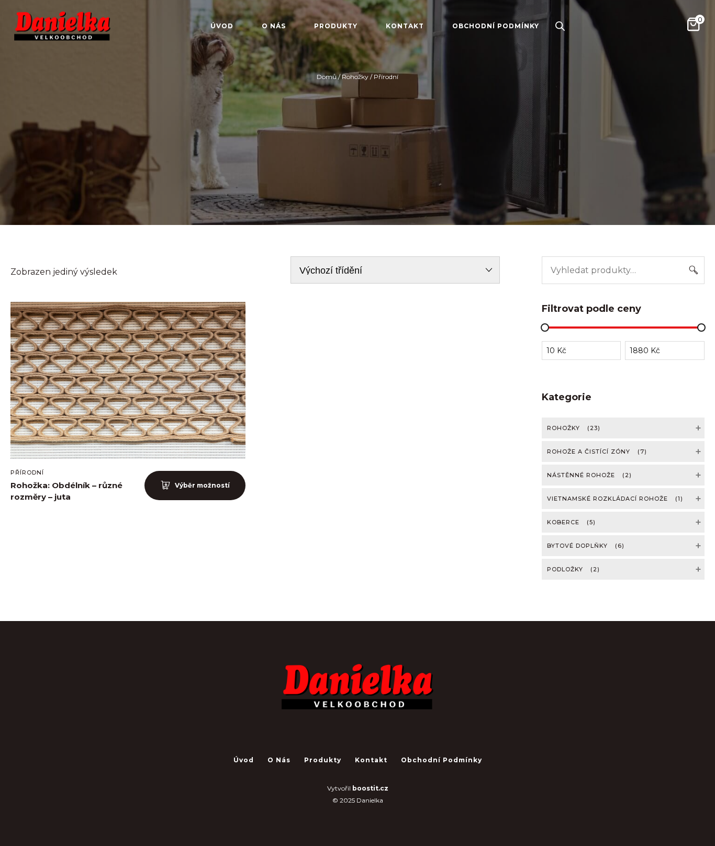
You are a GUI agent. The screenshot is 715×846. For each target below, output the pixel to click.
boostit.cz (370, 788)
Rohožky (355, 77)
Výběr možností (202, 485)
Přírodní (27, 472)
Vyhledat (693, 270)
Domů (327, 77)
